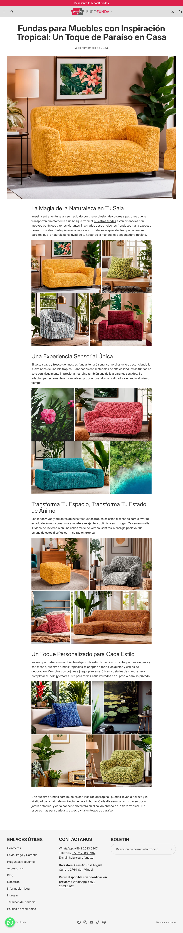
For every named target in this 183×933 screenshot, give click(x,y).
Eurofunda (20, 922)
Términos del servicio (21, 902)
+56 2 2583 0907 (86, 848)
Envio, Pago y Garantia (22, 855)
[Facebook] (79, 922)
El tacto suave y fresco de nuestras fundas (59, 364)
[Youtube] (91, 922)
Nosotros (13, 882)
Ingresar (12, 895)
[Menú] (4, 11)
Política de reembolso (21, 909)
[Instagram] (85, 922)
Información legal (18, 888)
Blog (10, 875)
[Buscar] (12, 11)
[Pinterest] (104, 922)
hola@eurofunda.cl (81, 857)
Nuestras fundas (105, 221)
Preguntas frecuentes (21, 861)
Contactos (14, 848)
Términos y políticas (166, 922)
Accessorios (15, 868)
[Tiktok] (98, 922)
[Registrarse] (170, 849)
